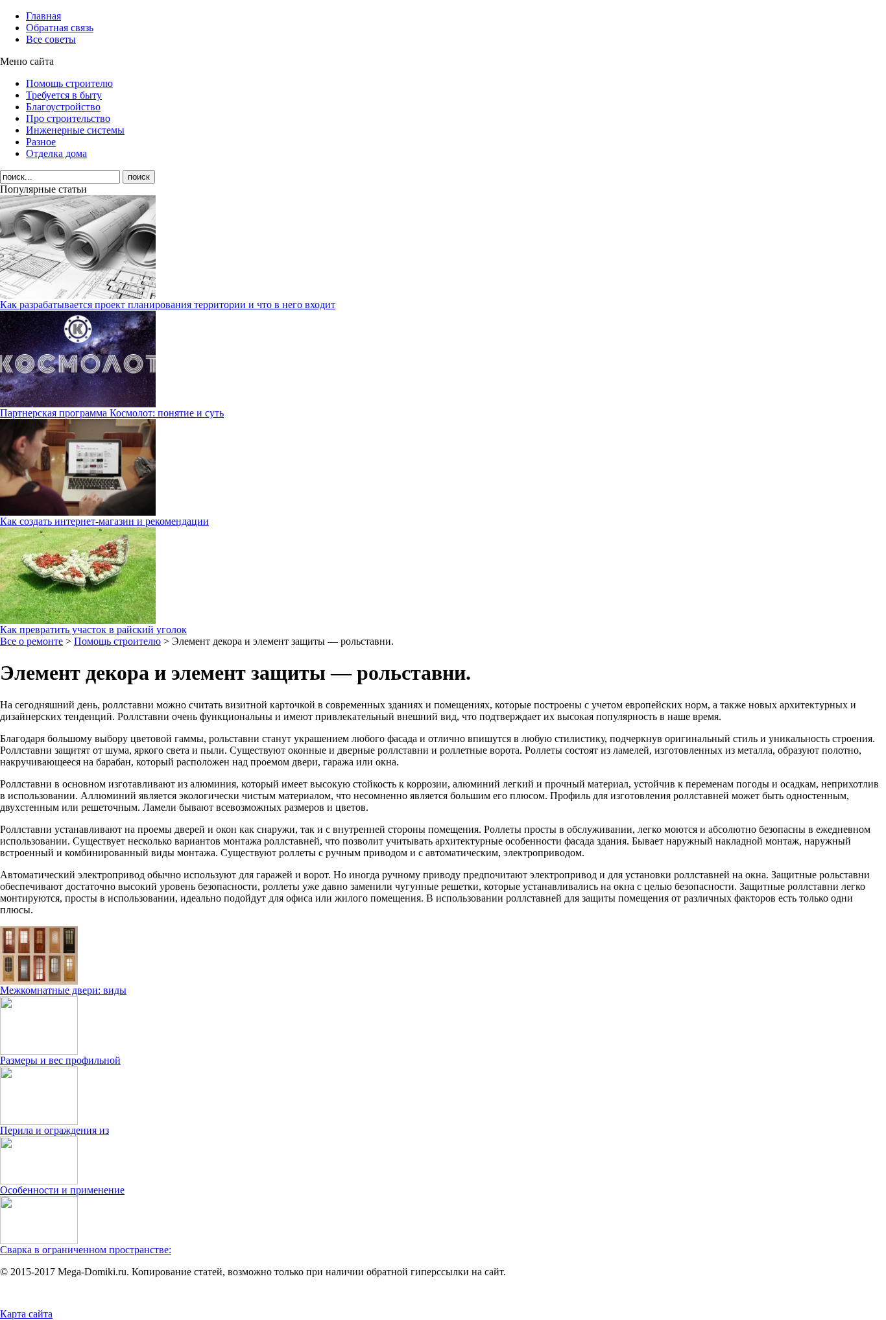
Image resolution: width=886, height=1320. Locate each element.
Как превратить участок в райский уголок (93, 629)
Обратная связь (59, 27)
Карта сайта (26, 1313)
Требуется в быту (64, 95)
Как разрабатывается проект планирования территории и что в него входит (167, 304)
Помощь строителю (69, 83)
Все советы (51, 39)
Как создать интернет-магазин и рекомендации (104, 521)
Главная (43, 15)
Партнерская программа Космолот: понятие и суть (112, 412)
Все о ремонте (31, 641)
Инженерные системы (75, 130)
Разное (41, 141)
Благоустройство (63, 106)
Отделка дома (56, 153)
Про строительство (68, 118)
